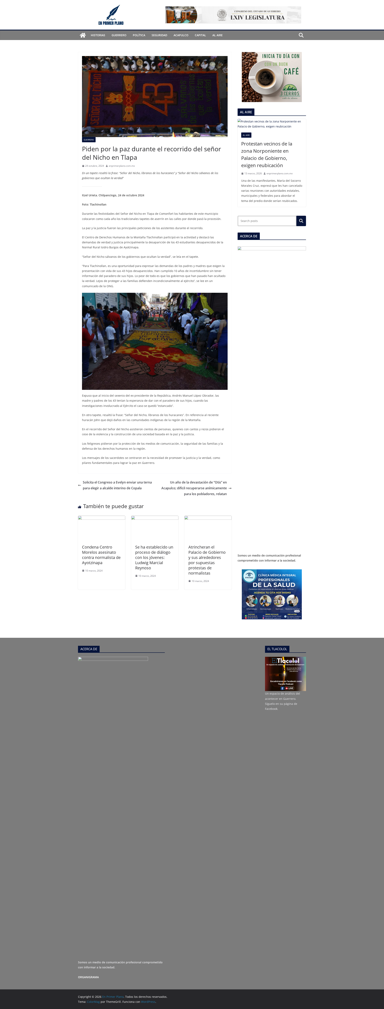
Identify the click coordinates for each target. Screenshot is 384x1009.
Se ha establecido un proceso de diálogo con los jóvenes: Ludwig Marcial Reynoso (154, 557)
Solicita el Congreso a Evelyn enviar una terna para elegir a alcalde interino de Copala (117, 485)
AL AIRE (217, 35)
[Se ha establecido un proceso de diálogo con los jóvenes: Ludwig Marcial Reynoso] (154, 518)
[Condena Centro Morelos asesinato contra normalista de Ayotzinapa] (101, 518)
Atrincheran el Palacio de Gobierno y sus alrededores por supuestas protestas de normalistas (207, 560)
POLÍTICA (139, 35)
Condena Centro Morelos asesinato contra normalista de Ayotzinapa (101, 554)
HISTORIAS (98, 35)
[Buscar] (301, 221)
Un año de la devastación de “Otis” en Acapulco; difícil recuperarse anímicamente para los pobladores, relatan (194, 488)
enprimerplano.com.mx (122, 165)
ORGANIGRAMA (88, 977)
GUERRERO (119, 35)
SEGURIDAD (159, 35)
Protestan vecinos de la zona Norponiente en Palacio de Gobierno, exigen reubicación (266, 154)
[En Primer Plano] (83, 35)
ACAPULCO (181, 35)
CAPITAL (200, 35)
